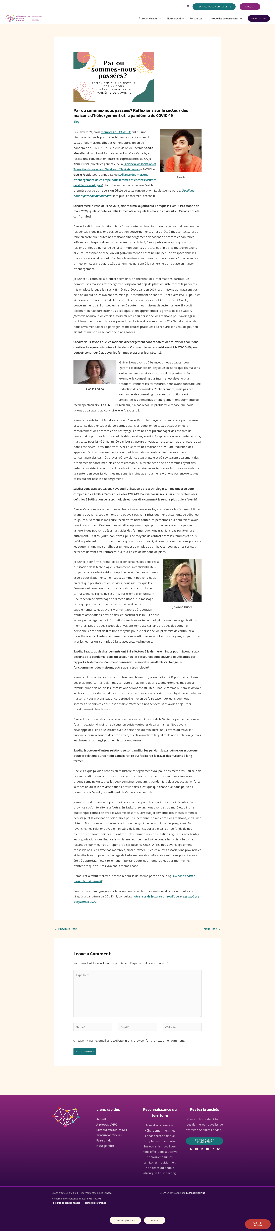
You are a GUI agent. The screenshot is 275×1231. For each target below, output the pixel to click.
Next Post (212, 929)
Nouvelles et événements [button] (225, 18)
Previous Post (66, 929)
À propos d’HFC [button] (106, 1124)
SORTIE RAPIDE (257, 1224)
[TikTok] (213, 1149)
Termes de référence (94, 1202)
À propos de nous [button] (148, 18)
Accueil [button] (101, 1119)
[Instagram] (196, 1149)
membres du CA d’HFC (116, 132)
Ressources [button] (196, 18)
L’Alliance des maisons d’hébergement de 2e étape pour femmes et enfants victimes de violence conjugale (115, 180)
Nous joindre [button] (105, 1146)
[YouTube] (207, 1149)
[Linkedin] (202, 1149)
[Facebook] (191, 1149)
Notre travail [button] (174, 18)
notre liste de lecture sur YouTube (155, 896)
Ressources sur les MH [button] (111, 1130)
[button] (188, 6)
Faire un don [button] (104, 1140)
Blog (76, 122)
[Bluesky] (218, 1149)
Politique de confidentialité (66, 1202)
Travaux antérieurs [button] (109, 1135)
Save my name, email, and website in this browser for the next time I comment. (131, 1040)
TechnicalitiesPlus (195, 1192)
